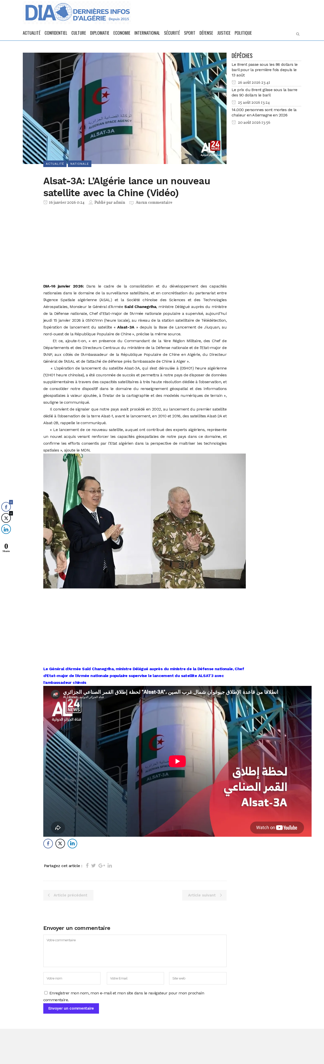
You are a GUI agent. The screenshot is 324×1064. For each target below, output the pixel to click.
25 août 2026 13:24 (253, 103)
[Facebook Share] (48, 843)
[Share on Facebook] (87, 866)
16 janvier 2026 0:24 (66, 203)
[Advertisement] (135, 245)
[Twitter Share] (60, 843)
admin (119, 203)
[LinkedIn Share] (72, 843)
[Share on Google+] (101, 866)
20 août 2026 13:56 (253, 123)
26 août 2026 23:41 (253, 83)
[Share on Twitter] (93, 866)
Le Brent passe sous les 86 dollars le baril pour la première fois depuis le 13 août (265, 69)
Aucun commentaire (154, 203)
